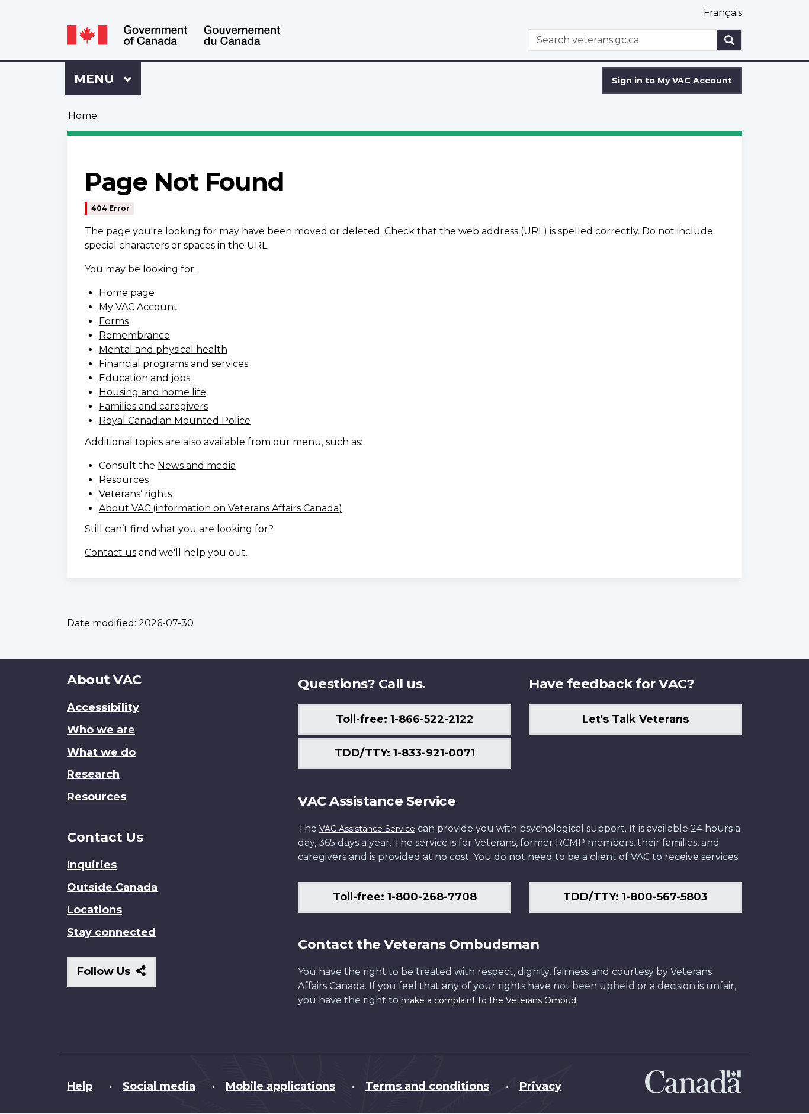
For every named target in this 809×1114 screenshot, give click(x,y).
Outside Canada (112, 887)
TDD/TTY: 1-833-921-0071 (405, 752)
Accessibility (103, 707)
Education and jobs (144, 378)
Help (79, 1086)
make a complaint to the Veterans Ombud (488, 1000)
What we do (101, 752)
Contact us (110, 552)
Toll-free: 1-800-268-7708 (405, 896)
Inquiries (92, 864)
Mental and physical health (163, 349)
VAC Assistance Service (367, 828)
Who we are (101, 729)
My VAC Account (138, 307)
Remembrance (134, 335)
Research (93, 774)
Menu (96, 79)
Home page (127, 292)
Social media (159, 1086)
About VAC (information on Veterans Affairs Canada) (220, 508)
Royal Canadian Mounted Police (175, 420)
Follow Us (116, 975)
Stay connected (111, 932)
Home (82, 115)
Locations (94, 909)
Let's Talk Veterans (635, 719)
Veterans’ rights (135, 494)
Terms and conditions (427, 1086)
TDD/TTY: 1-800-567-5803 (635, 896)
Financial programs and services (173, 363)
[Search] (729, 40)
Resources (124, 479)
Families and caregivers (153, 406)
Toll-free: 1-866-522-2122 (405, 719)
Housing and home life (152, 392)
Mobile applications (280, 1086)
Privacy (540, 1086)
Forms (114, 321)
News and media (197, 465)
